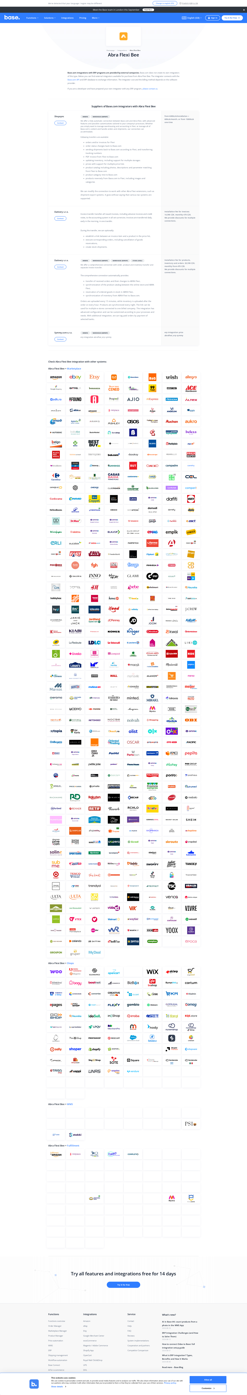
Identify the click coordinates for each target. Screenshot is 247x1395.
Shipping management (58, 1355)
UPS (85, 1365)
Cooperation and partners (138, 1345)
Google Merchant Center (93, 1335)
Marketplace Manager (57, 1331)
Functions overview (56, 1321)
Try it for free (230, 18)
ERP (49, 1350)
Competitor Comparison (137, 1350)
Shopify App (88, 1350)
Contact (60, 123)
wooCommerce (89, 1340)
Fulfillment (73, 1145)
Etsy (85, 1331)
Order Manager (54, 1326)
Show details (57, 1386)
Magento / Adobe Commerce (95, 1345)
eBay (85, 1326)
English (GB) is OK (190, 3)
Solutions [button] (49, 17)
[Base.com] (12, 18)
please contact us (150, 88)
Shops (70, 963)
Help (129, 1326)
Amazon (86, 1321)
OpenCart (87, 1355)
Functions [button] (31, 17)
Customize (206, 1388)
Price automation (55, 1340)
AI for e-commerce (56, 1370)
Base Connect (54, 1365)
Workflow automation (57, 1360)
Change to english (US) (165, 3)
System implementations (138, 1340)
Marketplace (74, 368)
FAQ (129, 1331)
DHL (85, 1370)
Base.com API (73, 79)
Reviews (131, 1335)
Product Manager (55, 1335)
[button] (191, 18)
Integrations (67, 17)
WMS (70, 1104)
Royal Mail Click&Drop (92, 1360)
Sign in (214, 18)
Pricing (82, 17)
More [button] (94, 17)
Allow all (208, 1380)
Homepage (111, 50)
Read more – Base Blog (172, 1367)
